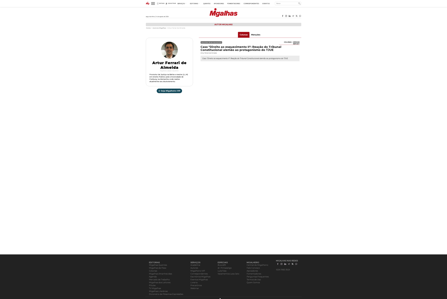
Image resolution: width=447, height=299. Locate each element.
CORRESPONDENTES (251, 3)
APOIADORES (219, 3)
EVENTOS (266, 3)
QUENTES (206, 3)
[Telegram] (293, 16)
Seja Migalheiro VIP (170, 91)
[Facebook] (282, 16)
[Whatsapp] (300, 16)
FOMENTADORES (233, 3)
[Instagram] (286, 16)
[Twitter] (296, 16)
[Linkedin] (289, 16)
